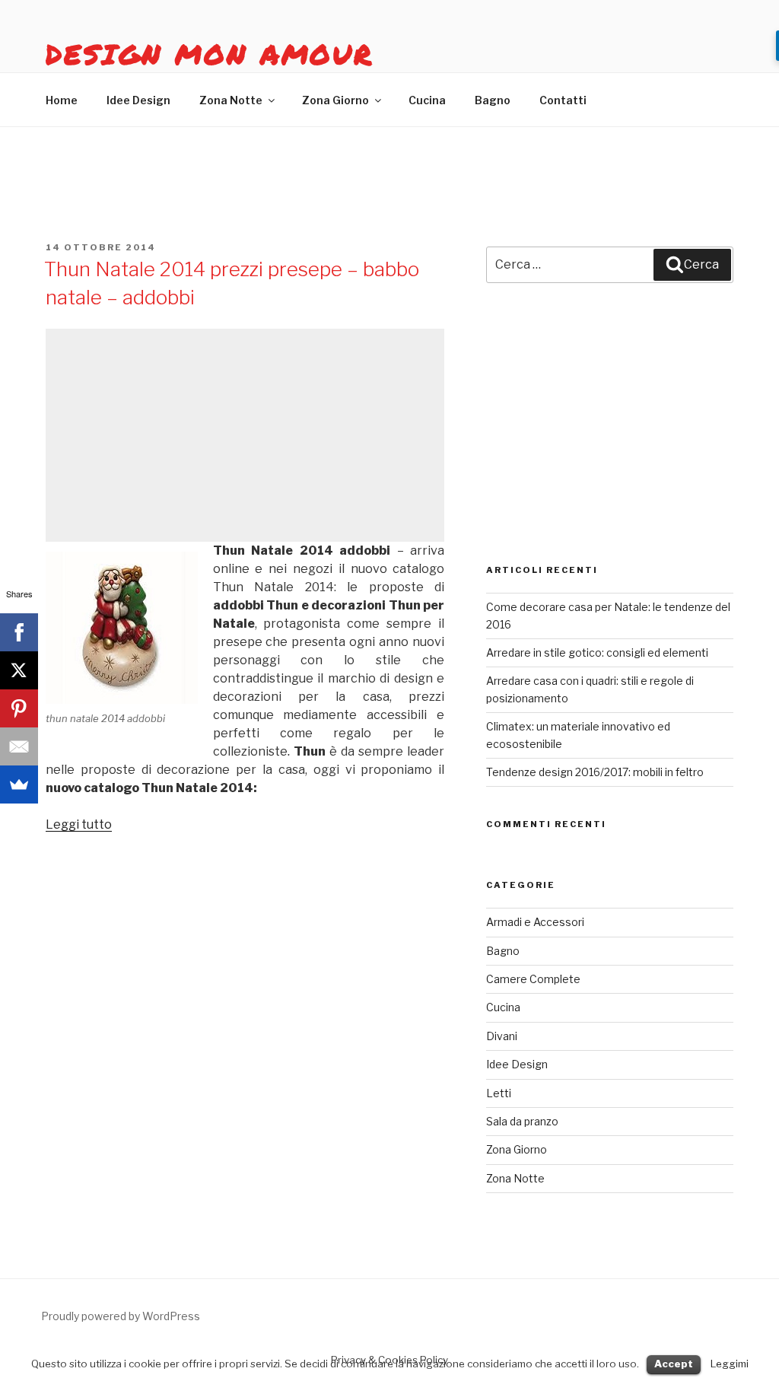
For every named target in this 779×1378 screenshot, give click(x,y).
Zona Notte (230, 100)
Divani (501, 1036)
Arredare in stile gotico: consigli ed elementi (597, 652)
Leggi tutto (79, 824)
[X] (19, 670)
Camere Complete (533, 978)
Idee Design (138, 100)
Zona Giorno (335, 100)
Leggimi (730, 1363)
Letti (498, 1093)
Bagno (492, 100)
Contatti (563, 100)
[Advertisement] (245, 435)
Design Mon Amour (210, 53)
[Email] (19, 746)
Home (62, 100)
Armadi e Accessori (535, 921)
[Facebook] (19, 632)
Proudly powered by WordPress (120, 1316)
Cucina (427, 100)
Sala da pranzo (522, 1121)
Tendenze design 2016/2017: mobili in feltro (595, 771)
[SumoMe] (19, 784)
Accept (673, 1363)
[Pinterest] (19, 708)
